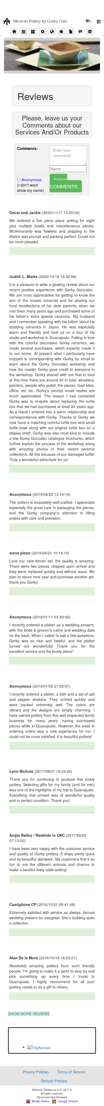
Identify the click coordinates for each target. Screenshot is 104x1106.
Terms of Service (71, 1071)
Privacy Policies (36, 1071)
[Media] (71, 32)
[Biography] (42, 32)
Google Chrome (67, 1101)
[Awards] (61, 32)
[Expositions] (52, 32)
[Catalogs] (33, 32)
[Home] (14, 32)
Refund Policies (54, 1080)
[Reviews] (80, 32)
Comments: (27, 148)
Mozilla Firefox (39, 1101)
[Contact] (90, 32)
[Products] (23, 32)
